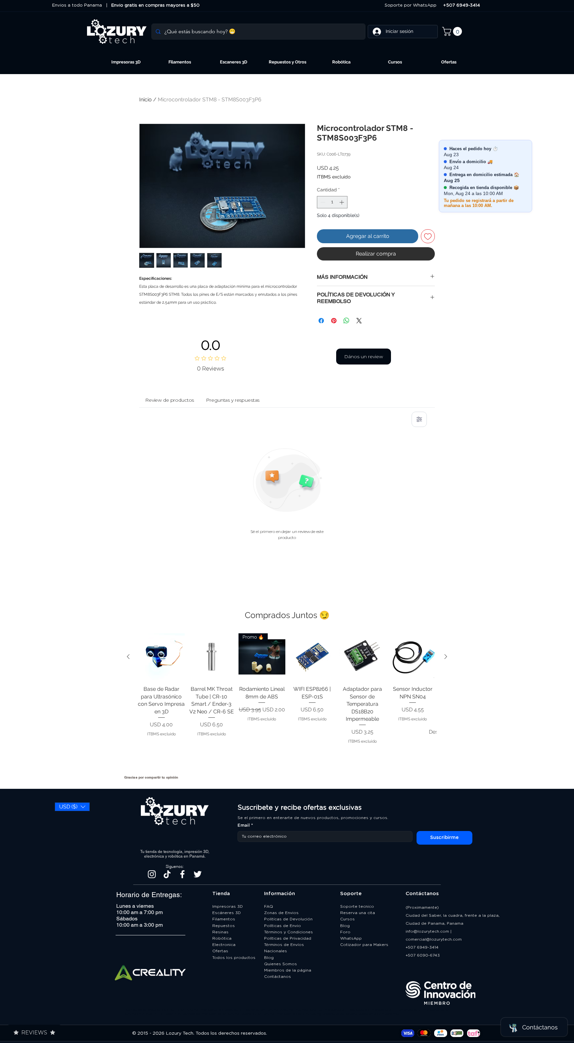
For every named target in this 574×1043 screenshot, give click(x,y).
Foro (345, 932)
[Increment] (342, 202)
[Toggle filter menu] (419, 419)
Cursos (347, 919)
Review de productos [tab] (169, 400)
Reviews (34, 1032)
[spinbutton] (332, 202)
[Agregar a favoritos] (428, 236)
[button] (453, 31)
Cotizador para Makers (364, 945)
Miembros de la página (288, 970)
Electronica (224, 945)
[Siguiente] (446, 657)
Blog (269, 958)
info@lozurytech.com (427, 931)
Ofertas (220, 951)
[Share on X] (359, 321)
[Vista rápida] (161, 656)
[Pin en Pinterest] (334, 321)
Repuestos (223, 926)
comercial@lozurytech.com (434, 939)
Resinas (220, 932)
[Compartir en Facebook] (321, 321)
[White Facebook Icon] (182, 874)
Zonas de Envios (281, 913)
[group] (287, 701)
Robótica (222, 938)
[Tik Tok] (167, 874)
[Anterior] (128, 657)
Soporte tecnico (357, 906)
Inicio (145, 99)
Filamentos (223, 919)
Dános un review (363, 357)
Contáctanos (278, 977)
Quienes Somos (280, 964)
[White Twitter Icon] (197, 874)
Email (245, 825)
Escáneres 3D (226, 913)
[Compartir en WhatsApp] (346, 321)
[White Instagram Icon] (151, 874)
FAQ (268, 906)
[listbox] (72, 806)
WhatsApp (351, 938)
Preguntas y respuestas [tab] (232, 400)
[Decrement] (322, 202)
